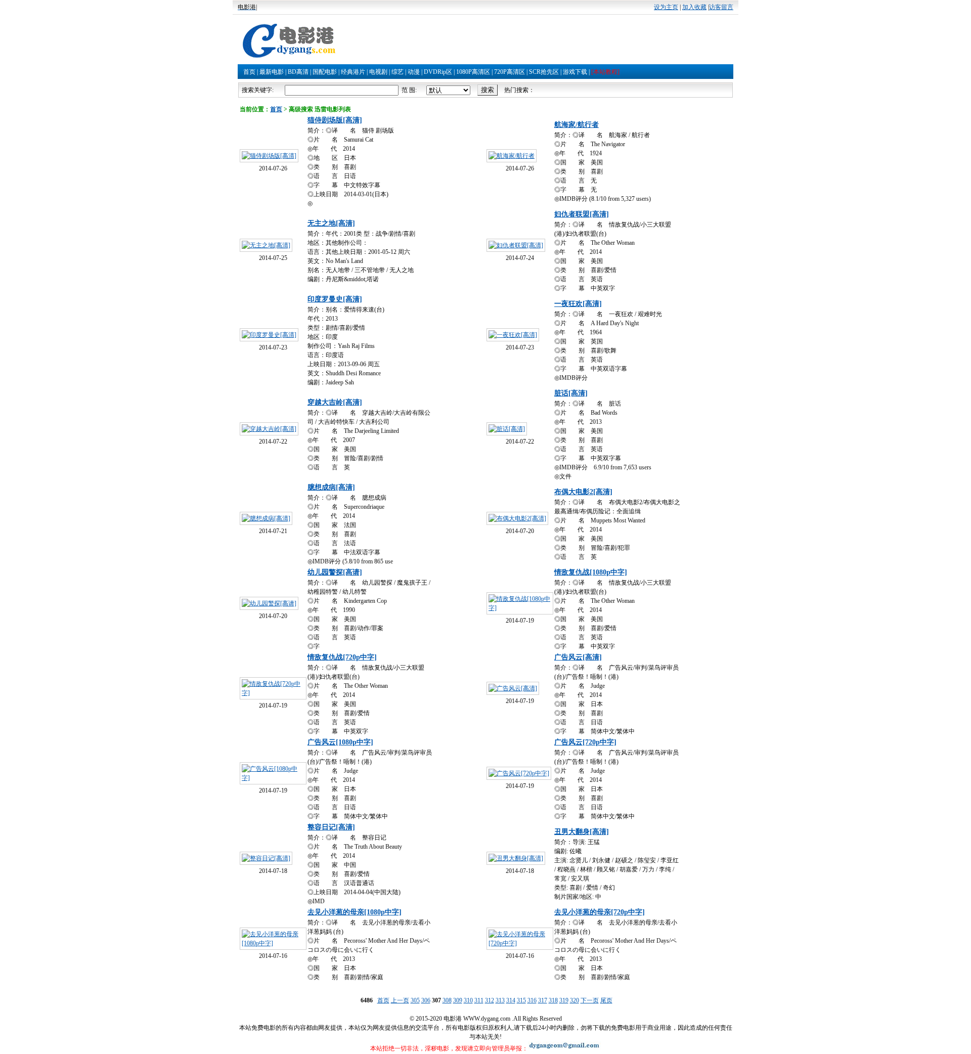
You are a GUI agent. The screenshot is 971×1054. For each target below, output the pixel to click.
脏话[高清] (571, 393)
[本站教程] (605, 71)
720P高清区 (509, 71)
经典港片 (353, 71)
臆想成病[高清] (331, 487)
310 (468, 1000)
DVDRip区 (438, 71)
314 (510, 1000)
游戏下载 (575, 71)
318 (553, 1000)
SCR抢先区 (544, 71)
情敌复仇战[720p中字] (342, 657)
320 (574, 1000)
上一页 (400, 1000)
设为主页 (666, 7)
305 (415, 1000)
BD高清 (298, 71)
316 (532, 1000)
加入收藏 (694, 7)
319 (563, 1000)
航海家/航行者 (576, 124)
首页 (249, 71)
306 (425, 1000)
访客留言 (721, 7)
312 (489, 1000)
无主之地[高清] (331, 223)
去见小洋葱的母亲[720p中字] (599, 912)
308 (447, 1000)
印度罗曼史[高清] (334, 299)
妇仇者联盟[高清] (581, 214)
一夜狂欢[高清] (578, 304)
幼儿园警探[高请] (334, 572)
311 (478, 1000)
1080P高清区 (473, 71)
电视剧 (378, 71)
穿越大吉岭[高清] (334, 402)
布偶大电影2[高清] (583, 492)
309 (457, 1000)
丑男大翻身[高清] (581, 832)
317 (542, 1000)
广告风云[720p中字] (585, 742)
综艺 (397, 71)
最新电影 (271, 71)
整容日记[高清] (331, 827)
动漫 (414, 71)
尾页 (606, 1000)
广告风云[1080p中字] (340, 742)
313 (500, 1000)
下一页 (590, 1000)
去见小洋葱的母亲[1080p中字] (354, 912)
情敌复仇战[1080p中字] (590, 572)
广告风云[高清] (578, 657)
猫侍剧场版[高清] (334, 120)
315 (521, 1000)
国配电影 (325, 71)
